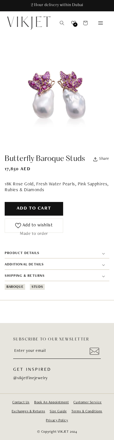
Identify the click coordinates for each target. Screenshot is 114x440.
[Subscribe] (94, 351)
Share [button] (104, 159)
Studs (37, 287)
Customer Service (87, 402)
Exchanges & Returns (28, 411)
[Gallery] (57, 95)
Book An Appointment (51, 402)
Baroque (14, 287)
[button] (62, 23)
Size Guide (58, 411)
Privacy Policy (57, 420)
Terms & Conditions (86, 411)
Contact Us (21, 402)
